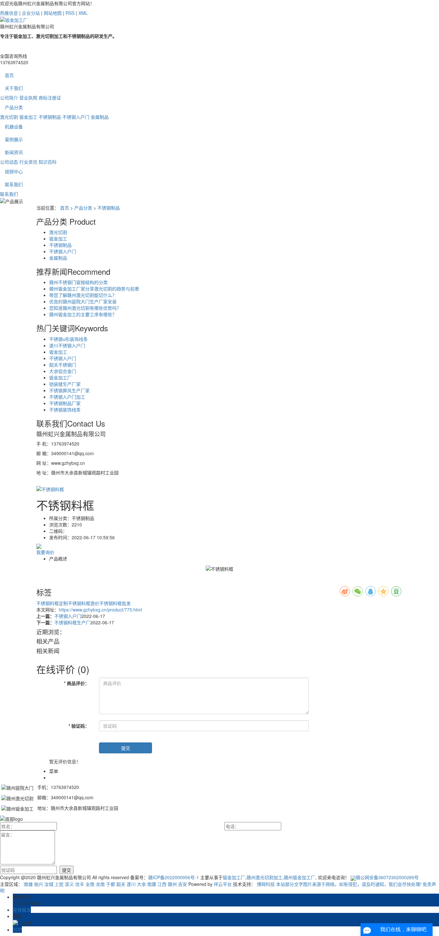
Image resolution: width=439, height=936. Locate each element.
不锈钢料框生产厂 (72, 622)
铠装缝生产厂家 (65, 384)
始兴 (38, 884)
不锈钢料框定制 (52, 603)
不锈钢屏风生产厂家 (69, 390)
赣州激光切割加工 (264, 877)
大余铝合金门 (62, 371)
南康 (151, 884)
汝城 (48, 884)
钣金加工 (28, 117)
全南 (89, 884)
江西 (161, 884)
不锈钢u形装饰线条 (68, 339)
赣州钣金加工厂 (299, 877)
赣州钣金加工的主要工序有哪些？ (83, 314)
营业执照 (28, 97)
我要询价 (45, 552)
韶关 (120, 884)
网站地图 (53, 13)
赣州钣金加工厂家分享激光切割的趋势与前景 (94, 288)
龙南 (100, 884)
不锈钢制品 (50, 117)
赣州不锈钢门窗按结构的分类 (78, 282)
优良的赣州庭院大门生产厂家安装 (83, 301)
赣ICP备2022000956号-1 (173, 877)
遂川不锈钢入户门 (67, 345)
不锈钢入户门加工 (67, 397)
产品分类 (14, 107)
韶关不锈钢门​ (62, 364)
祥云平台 (223, 884)
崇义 (69, 884)
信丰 (79, 884)
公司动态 (9, 162)
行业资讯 (28, 162)
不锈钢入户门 (75, 117)
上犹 (59, 884)
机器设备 (14, 126)
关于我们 (14, 88)
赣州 (172, 884)
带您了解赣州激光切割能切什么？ (83, 295)
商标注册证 (50, 97)
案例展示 (14, 139)
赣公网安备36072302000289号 (387, 877)
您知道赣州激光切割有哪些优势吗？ (85, 308)
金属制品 (100, 117)
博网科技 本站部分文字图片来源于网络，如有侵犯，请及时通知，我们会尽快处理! (339, 884)
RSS (70, 13)
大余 (141, 884)
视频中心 (14, 171)
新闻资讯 (14, 152)
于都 (110, 884)
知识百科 (48, 162)
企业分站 (31, 13)
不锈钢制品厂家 (65, 403)
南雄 (28, 884)
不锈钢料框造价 (83, 603)
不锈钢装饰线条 (65, 409)
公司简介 (9, 97)
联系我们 (14, 184)
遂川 (131, 884)
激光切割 (9, 117)
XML (83, 13)
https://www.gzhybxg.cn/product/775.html (100, 609)
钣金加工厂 (60, 377)
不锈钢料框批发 (115, 603)
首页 (9, 75)
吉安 (182, 884)
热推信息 (9, 13)
